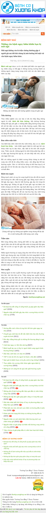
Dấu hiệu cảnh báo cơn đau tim (14, 354)
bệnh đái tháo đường (20, 121)
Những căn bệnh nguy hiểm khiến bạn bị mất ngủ (21, 45)
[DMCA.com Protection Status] (38, 485)
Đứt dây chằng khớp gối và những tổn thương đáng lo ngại (24, 339)
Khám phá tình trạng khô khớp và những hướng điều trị (23, 413)
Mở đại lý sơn (11, 509)
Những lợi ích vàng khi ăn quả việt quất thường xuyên (22, 369)
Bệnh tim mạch (34, 29)
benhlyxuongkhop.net (37, 297)
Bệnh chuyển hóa (17, 27)
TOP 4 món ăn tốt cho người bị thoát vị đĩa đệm (20, 357)
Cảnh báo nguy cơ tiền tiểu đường (15, 345)
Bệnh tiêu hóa (11, 29)
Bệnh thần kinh (22, 29)
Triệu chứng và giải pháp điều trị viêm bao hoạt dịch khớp (23, 430)
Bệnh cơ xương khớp (32, 27)
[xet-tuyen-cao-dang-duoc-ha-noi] (23, 21)
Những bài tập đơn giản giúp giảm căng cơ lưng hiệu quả (23, 397)
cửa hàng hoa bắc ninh (10, 512)
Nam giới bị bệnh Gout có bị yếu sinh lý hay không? (21, 360)
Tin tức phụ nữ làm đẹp (32, 509)
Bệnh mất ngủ (8, 40)
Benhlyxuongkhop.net (19, 494)
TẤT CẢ (7, 27)
